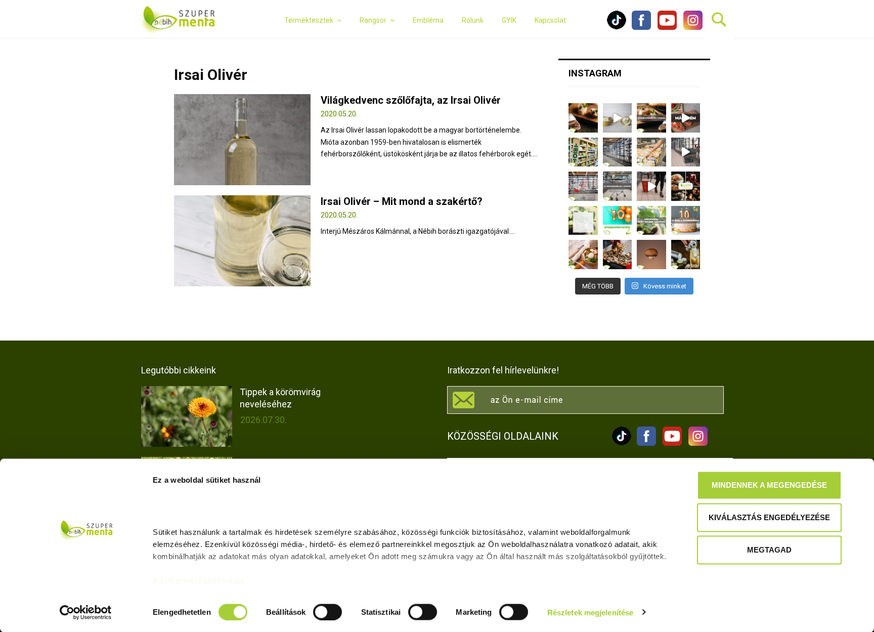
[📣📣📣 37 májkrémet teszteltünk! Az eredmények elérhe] (651, 118)
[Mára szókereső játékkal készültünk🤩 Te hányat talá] (583, 220)
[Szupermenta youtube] (664, 27)
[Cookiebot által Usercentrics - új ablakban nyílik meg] (85, 612)
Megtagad (769, 549)
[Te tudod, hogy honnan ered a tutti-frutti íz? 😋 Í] (686, 254)
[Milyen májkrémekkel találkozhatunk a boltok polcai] (583, 118)
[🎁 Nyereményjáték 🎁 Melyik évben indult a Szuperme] (617, 220)
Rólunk (473, 20)
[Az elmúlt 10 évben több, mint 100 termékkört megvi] (686, 186)
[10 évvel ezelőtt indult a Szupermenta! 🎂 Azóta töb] (651, 220)
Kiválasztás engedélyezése (769, 517)
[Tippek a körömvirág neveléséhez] (186, 416)
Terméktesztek (308, 20)
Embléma (428, 20)
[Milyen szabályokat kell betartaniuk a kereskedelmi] (617, 152)
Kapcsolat (550, 20)
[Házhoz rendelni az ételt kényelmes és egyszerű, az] (617, 254)
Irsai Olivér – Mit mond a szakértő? (402, 201)
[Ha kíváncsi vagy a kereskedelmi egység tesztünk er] (686, 152)
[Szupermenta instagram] (690, 27)
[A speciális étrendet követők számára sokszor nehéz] (583, 152)
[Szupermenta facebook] (641, 27)
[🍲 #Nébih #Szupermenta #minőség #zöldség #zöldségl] (583, 254)
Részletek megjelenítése (590, 612)
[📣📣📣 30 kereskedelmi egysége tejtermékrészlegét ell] (617, 186)
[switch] (327, 612)
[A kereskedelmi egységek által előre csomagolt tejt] (651, 152)
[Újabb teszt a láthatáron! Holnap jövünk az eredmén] (686, 118)
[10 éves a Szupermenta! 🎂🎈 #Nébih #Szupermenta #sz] (686, 220)
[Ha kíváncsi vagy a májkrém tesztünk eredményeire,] (617, 118)
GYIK (509, 20)
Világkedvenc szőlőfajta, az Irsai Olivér (411, 100)
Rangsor (373, 20)
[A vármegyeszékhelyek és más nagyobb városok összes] (583, 186)
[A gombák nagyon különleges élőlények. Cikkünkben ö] (651, 254)
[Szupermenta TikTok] (616, 27)
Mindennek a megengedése (769, 485)
